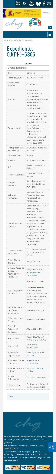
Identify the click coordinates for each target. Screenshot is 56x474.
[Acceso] (18, 3)
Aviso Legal (9, 454)
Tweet (11, 396)
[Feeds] (25, 3)
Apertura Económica (36, 319)
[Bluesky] (38, 3)
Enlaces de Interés (26, 454)
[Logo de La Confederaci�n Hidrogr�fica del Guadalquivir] (14, 23)
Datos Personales (27, 457)
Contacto (41, 454)
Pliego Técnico (33, 261)
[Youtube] (31, 3)
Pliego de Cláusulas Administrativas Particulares (35, 272)
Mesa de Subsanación (36, 377)
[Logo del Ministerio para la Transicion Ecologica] (28, 13)
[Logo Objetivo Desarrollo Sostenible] (35, 23)
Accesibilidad (10, 457)
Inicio (6, 40)
